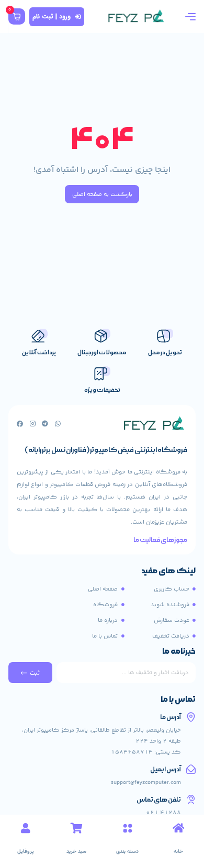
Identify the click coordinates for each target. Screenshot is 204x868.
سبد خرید (76, 851)
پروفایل (25, 851)
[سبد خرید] (76, 828)
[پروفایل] (25, 828)
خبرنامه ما (179, 652)
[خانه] (178, 828)
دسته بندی (127, 851)
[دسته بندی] (127, 828)
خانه (178, 851)
